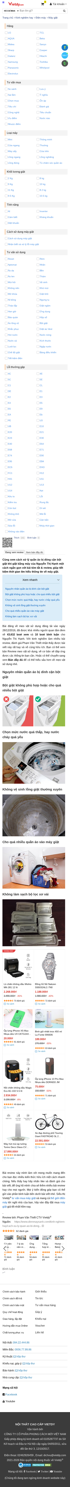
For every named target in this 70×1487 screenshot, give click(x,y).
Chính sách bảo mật (13, 1305)
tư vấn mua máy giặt (23, 1198)
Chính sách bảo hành (14, 1291)
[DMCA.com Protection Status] (42, 1465)
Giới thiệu (41, 1291)
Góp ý (38, 1312)
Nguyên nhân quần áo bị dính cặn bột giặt (27, 588)
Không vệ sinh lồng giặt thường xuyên (25, 605)
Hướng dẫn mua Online (15, 1325)
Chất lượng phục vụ (13, 1332)
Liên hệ (39, 1332)
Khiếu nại (40, 1318)
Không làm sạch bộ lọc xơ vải (21, 616)
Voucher (40, 1325)
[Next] (62, 1248)
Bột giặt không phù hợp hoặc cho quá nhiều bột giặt (32, 594)
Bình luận (31, 538)
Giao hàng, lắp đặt (12, 1318)
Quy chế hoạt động (13, 1312)
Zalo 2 (65, 55)
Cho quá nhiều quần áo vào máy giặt (24, 610)
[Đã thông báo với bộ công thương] (24, 1465)
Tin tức (39, 1298)
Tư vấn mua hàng (45, 1305)
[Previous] (4, 1248)
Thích (16, 538)
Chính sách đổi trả (12, 1298)
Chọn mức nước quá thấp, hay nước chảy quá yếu (32, 599)
